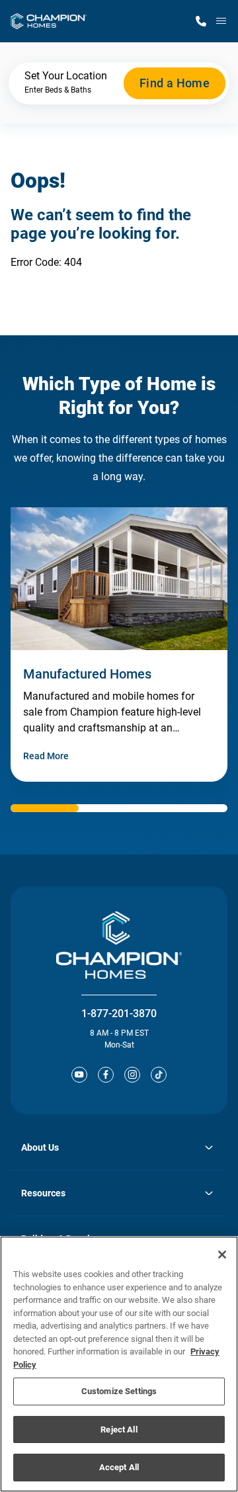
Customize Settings (119, 1391)
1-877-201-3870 (119, 1013)
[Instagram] (132, 1075)
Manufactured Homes (87, 674)
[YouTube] (79, 1075)
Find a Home (174, 83)
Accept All (119, 1467)
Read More (46, 756)
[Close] (222, 1254)
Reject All (118, 1429)
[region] (119, 1364)
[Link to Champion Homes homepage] (49, 21)
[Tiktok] (159, 1075)
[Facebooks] (106, 1075)
